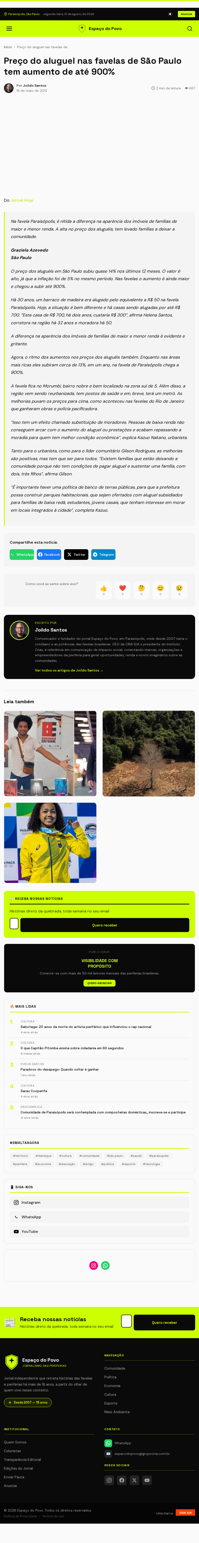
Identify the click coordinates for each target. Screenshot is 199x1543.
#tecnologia (151, 1164)
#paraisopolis (159, 1156)
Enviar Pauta (14, 1477)
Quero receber (104, 925)
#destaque (43, 1156)
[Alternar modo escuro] (170, 14)
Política (110, 1377)
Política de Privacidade (20, 1516)
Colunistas (12, 1451)
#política (107, 1164)
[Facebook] (122, 1480)
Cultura (110, 1394)
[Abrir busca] (189, 28)
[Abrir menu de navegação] (9, 28)
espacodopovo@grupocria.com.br (138, 1454)
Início (8, 47)
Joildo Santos (34, 85)
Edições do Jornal (18, 1468)
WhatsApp (123, 1443)
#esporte (128, 1164)
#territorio (20, 1156)
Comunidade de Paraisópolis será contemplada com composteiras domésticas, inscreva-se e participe (103, 1112)
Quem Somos (15, 1442)
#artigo (88, 1164)
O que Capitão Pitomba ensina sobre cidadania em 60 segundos (72, 1048)
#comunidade (89, 1156)
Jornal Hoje (22, 200)
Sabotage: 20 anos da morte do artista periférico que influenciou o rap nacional (86, 1027)
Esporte (110, 1403)
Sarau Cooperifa (34, 1091)
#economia (43, 1164)
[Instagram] (109, 1480)
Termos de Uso (53, 1516)
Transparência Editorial (22, 1460)
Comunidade (114, 1368)
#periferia (20, 1164)
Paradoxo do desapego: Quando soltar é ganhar (60, 1069)
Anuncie (186, 14)
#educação (67, 1164)
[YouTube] (147, 1480)
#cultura (65, 1156)
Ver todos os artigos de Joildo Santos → (69, 670)
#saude (136, 1156)
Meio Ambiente (117, 1412)
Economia (112, 1386)
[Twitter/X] (134, 1480)
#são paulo (115, 1156)
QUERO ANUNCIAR (99, 983)
